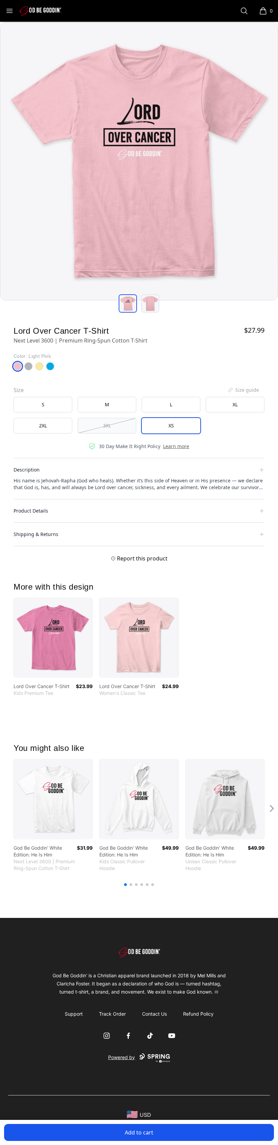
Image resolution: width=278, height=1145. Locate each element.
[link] (53, 637)
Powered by (121, 1057)
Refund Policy (198, 1014)
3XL (107, 425)
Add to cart (139, 1132)
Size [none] (19, 390)
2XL (43, 425)
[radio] (43, 404)
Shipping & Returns (36, 534)
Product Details (31, 510)
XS (171, 425)
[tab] (127, 303)
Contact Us (154, 1014)
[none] (243, 390)
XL (235, 404)
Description (27, 469)
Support (74, 1014)
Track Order (112, 1014)
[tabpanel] (139, 161)
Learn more (176, 446)
